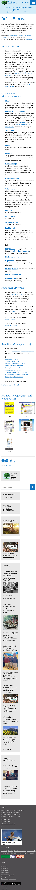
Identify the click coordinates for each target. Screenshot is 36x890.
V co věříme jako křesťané (8, 879)
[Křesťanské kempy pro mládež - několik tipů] (10, 528)
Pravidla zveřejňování (7, 875)
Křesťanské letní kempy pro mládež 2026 (10, 521)
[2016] (9, 444)
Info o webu (4, 868)
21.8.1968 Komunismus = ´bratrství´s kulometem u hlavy (9, 608)
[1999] (27, 408)
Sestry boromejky (11, 359)
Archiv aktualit (7, 749)
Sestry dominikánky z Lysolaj (15, 363)
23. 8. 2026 (12, 497)
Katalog (3, 877)
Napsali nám (4, 870)
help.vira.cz (16, 311)
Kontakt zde (28, 39)
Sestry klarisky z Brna (13, 370)
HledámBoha (9, 853)
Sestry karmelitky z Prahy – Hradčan (18, 368)
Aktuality (6, 565)
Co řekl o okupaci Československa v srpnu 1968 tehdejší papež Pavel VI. (10, 575)
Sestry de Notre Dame (13, 361)
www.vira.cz (16, 351)
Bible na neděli (9, 494)
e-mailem (23, 122)
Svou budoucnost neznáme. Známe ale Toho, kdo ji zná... (10, 789)
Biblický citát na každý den (15, 111)
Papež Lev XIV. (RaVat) (20, 851)
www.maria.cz (10, 319)
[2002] (9, 426)
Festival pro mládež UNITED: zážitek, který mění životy (10, 688)
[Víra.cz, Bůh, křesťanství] (9, 2)
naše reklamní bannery (20, 251)
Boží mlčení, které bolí (10, 767)
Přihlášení (7, 506)
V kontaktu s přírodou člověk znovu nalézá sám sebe (10, 720)
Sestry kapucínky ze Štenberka (16, 372)
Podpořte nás (5, 873)
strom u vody (13, 477)
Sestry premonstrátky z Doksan (16, 374)
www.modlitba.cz (11, 325)
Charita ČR (4, 851)
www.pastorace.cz (18, 294)
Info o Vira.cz (9, 465)
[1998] (9, 408)
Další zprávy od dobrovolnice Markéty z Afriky (10, 648)
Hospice (10, 851)
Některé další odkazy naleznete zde (24, 853)
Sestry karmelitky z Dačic (14, 366)
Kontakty (3, 866)
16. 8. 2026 (6, 497)
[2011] (27, 425)
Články (7, 101)
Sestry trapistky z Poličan (14, 377)
